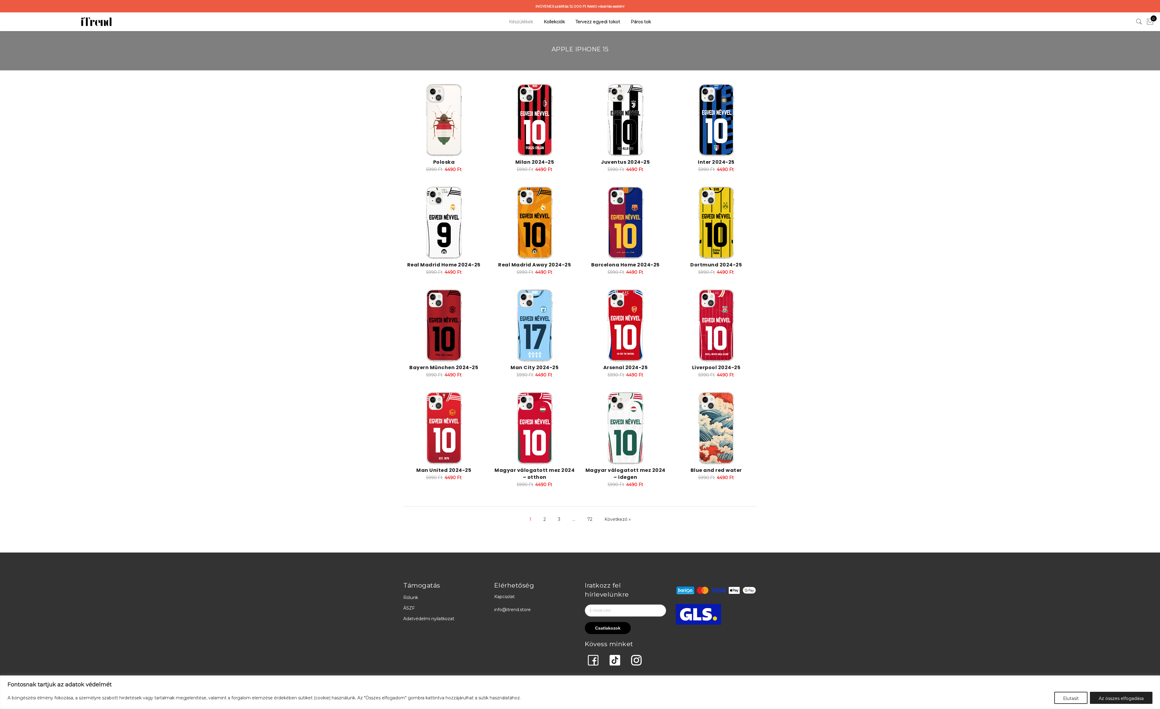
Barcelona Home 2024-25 (625, 264)
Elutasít (1071, 698)
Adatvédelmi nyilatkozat (428, 618)
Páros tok (641, 21)
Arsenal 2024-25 (625, 367)
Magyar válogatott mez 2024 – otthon (535, 474)
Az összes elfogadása (1121, 698)
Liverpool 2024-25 (716, 367)
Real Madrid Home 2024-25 (444, 264)
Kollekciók (554, 21)
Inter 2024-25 (716, 162)
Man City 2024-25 (535, 367)
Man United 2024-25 (443, 470)
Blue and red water (716, 470)
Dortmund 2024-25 (716, 264)
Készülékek (521, 21)
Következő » (617, 519)
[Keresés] (1139, 21)
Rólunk (410, 597)
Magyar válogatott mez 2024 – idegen (625, 474)
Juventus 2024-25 (625, 162)
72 (589, 519)
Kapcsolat (504, 596)
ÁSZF (409, 608)
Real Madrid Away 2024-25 (534, 264)
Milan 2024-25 (534, 162)
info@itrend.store (512, 609)
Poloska (444, 162)
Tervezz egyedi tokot (597, 21)
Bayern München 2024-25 (443, 367)
